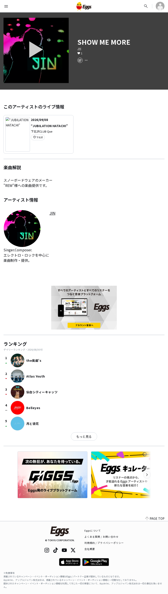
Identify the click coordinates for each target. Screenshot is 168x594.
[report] (86, 60)
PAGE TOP (157, 518)
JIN (79, 48)
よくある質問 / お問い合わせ (101, 536)
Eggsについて (92, 530)
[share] (80, 60)
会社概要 (89, 549)
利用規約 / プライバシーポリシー (104, 542)
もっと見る (84, 436)
